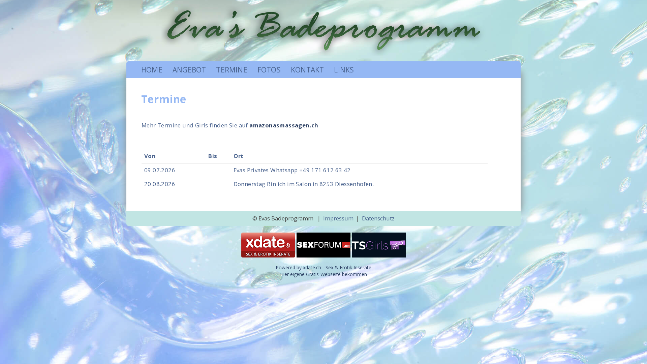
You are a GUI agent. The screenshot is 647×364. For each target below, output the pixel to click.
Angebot (189, 69)
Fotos (269, 69)
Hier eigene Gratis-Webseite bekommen (323, 274)
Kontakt (307, 69)
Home (151, 69)
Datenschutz (378, 218)
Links (344, 69)
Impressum (338, 218)
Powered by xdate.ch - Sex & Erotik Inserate (323, 267)
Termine (231, 69)
